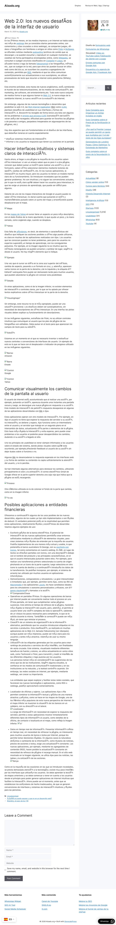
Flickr (60, 49)
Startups (90, 208)
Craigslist (50, 61)
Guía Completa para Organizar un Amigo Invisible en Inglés (95, 113)
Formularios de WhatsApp (97, 49)
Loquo (60, 61)
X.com (44, 909)
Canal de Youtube (50, 901)
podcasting (38, 52)
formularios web (102, 45)
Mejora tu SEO (85, 901)
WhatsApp (90, 220)
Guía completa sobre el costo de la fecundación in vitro (98, 154)
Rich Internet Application (39, 107)
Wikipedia (63, 58)
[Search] (108, 88)
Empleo (78, 6)
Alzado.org (12, 5)
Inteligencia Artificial (95, 200)
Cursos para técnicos (95, 186)
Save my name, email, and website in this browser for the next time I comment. (38, 870)
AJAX (64, 107)
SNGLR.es (46, 905)
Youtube (89, 223)
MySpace (69, 49)
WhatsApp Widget (13, 901)
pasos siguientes (18, 590)
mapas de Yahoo (18, 214)
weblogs (20, 43)
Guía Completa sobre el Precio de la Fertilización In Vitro (98, 123)
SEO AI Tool (10, 905)
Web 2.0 (47, 95)
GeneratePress (70, 921)
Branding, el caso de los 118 (17, 801)
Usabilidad (91, 216)
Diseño (89, 190)
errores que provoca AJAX (34, 116)
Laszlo (42, 585)
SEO (88, 204)
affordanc (21, 231)
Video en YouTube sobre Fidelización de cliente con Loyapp (98, 56)
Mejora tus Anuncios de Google (93, 905)
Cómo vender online (95, 182)
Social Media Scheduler (15, 909)
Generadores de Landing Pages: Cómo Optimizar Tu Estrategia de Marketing (98, 145)
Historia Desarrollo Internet (98, 194)
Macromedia (16, 585)
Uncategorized (12, 796)
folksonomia (41, 64)
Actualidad (91, 178)
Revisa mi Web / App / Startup (97, 6)
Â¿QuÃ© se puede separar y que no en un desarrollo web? (29, 798)
